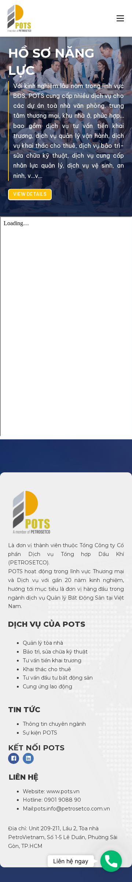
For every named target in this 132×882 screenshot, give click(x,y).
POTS (15, 571)
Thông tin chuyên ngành (54, 724)
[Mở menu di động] (120, 18)
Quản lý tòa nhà (43, 643)
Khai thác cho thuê (47, 669)
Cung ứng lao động (48, 686)
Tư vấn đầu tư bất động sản (58, 677)
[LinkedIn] (28, 758)
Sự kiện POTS (40, 732)
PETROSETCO (28, 562)
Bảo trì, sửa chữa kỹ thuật (56, 651)
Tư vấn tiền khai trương (53, 660)
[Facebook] (13, 758)
